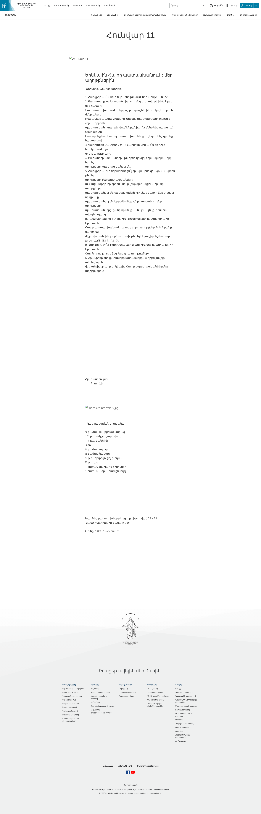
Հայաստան (10, 15)
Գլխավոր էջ (96, 15)
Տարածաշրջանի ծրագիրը (185, 15)
